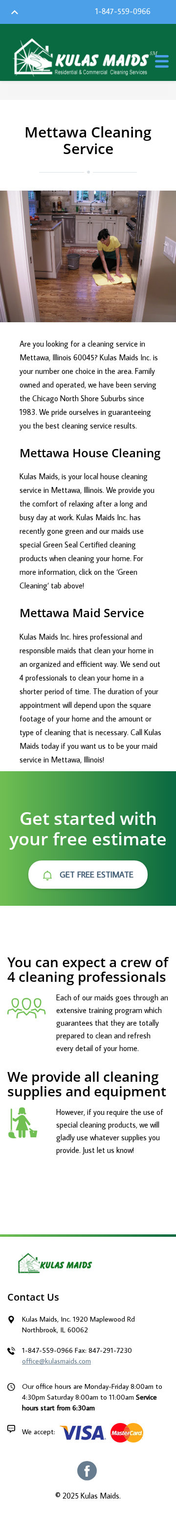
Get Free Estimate (95, 874)
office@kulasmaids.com (56, 1360)
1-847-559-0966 (123, 11)
